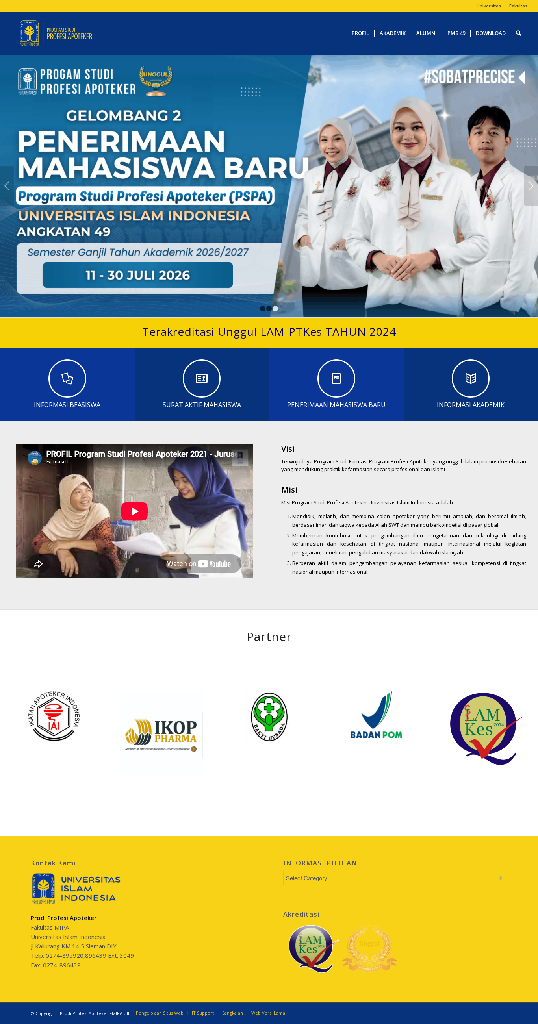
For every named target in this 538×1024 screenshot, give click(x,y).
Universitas (489, 6)
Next (531, 186)
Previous (7, 186)
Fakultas (518, 6)
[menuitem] (489, 6)
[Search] (518, 33)
